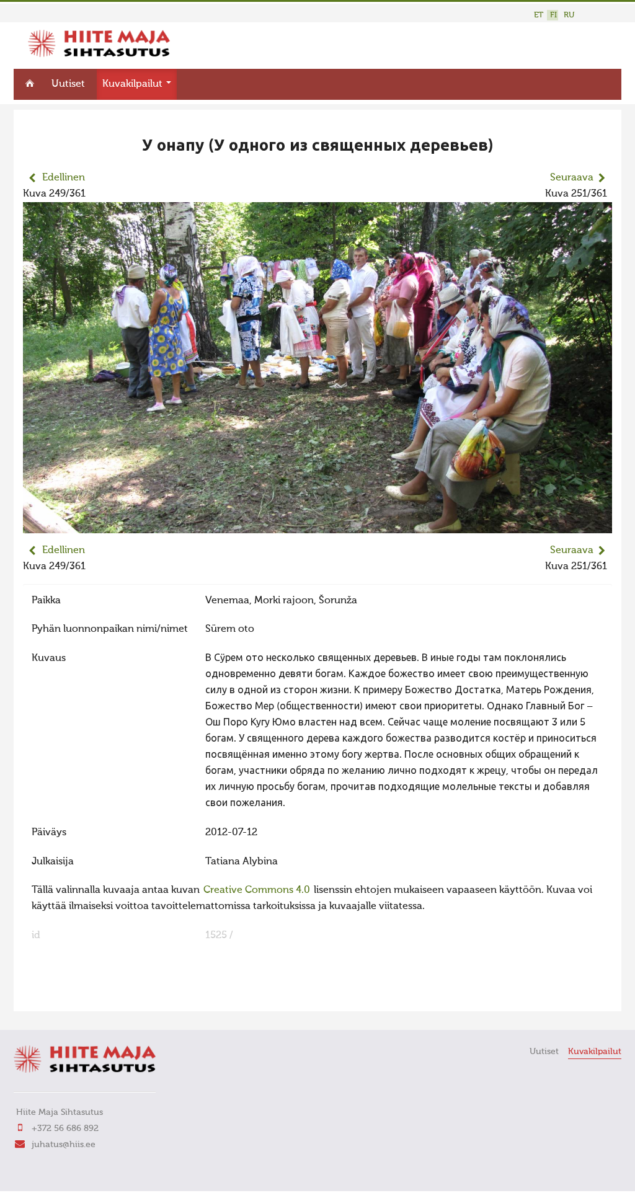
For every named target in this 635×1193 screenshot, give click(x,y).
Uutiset (68, 84)
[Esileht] (99, 54)
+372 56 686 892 (65, 1128)
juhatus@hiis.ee (63, 1144)
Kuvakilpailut (133, 84)
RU (569, 15)
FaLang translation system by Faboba (66, 993)
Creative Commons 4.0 (256, 890)
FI (553, 15)
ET (538, 15)
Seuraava (571, 178)
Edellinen (63, 178)
